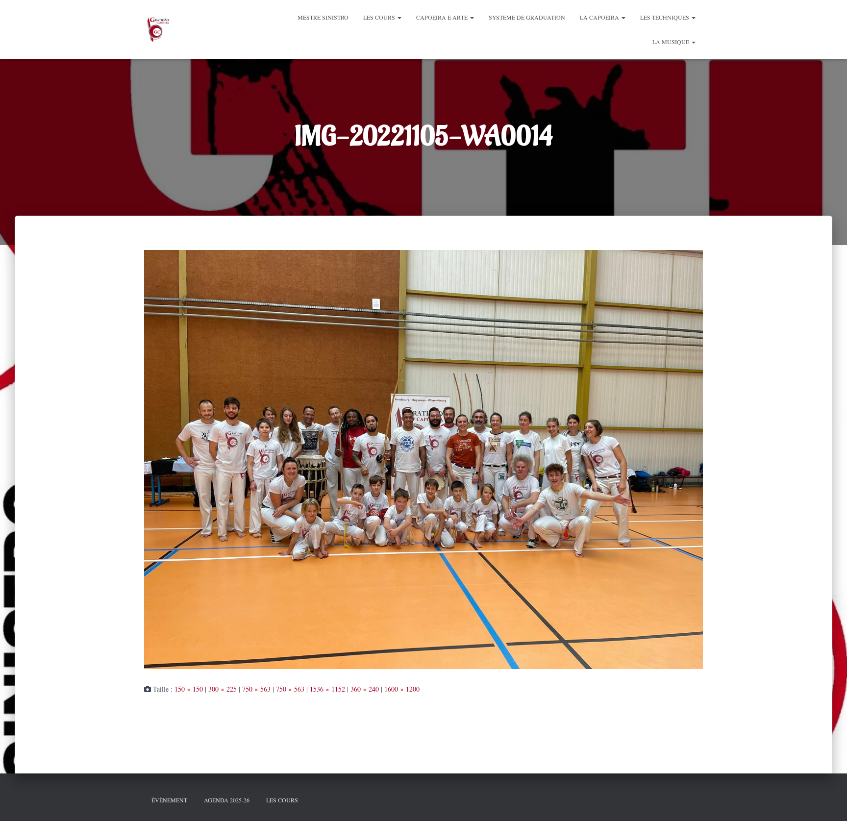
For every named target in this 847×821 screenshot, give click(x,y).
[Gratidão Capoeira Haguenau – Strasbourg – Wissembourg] (157, 29)
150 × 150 (188, 689)
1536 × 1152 (327, 689)
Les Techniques (665, 17)
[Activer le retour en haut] (827, 801)
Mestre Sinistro (323, 17)
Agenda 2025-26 (226, 800)
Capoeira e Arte (442, 17)
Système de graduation (527, 17)
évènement (169, 800)
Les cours (380, 17)
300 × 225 (222, 689)
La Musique (671, 42)
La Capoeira (600, 17)
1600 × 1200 (402, 689)
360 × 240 (364, 689)
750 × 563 (256, 689)
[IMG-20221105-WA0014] (423, 458)
